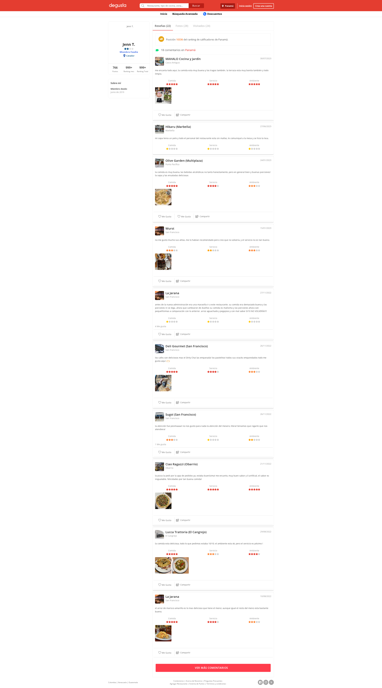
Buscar (196, 5)
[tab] (163, 26)
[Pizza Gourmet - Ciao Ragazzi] (163, 500)
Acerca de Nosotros (194, 681)
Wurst (169, 228)
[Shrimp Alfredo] (163, 196)
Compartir (185, 114)
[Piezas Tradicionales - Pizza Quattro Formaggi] (163, 565)
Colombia (112, 682)
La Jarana (172, 293)
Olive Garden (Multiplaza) (184, 161)
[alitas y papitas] (163, 261)
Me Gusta (166, 115)
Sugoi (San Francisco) (180, 414)
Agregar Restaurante (178, 683)
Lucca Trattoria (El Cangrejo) (186, 532)
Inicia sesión (245, 5)
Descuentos (213, 14)
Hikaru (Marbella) (178, 127)
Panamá (228, 5)
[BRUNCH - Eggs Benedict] (163, 95)
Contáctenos (178, 681)
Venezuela (122, 682)
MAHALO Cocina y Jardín (183, 59)
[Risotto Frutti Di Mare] (180, 565)
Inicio (163, 14)
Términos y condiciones (216, 683)
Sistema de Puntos (197, 683)
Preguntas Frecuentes (213, 681)
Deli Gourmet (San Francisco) (186, 346)
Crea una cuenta (263, 5)
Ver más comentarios (212, 668)
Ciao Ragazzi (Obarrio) (181, 464)
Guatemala (133, 682)
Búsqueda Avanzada (185, 14)
